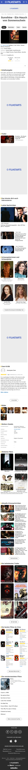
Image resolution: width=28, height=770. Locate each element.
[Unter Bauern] (7, 481)
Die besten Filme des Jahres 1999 (15, 492)
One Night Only (4, 703)
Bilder (3, 405)
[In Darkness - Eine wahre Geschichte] (21, 462)
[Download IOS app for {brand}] (12, 741)
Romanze (7, 46)
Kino (5, 14)
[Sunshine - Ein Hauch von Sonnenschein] (14, 37)
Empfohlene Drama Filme (19, 14)
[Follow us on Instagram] (16, 732)
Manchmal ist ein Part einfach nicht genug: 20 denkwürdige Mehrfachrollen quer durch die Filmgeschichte (20, 237)
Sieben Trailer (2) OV (21, 581)
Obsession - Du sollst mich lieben (9, 643)
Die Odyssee (22, 629)
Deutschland (16, 426)
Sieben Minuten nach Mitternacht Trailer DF (7, 617)
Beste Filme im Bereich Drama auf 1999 (14, 493)
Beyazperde (6, 751)
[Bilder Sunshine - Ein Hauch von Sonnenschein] (4, 410)
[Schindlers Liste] (21, 481)
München (7, 471)
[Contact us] (20, 732)
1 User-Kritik (14, 400)
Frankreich (23, 427)
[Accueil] (13, 2)
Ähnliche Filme (7, 452)
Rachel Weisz (17, 52)
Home (2, 14)
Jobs (8, 758)
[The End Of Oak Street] (3, 658)
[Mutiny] (5, 684)
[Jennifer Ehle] (7, 292)
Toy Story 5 (22, 641)
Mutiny (11, 678)
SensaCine (19, 749)
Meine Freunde (17, 57)
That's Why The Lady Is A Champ (8, 708)
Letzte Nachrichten (8, 205)
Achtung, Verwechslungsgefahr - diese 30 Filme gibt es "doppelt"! (13, 225)
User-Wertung (10, 57)
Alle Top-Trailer (14, 621)
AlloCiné (5, 749)
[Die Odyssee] (16, 632)
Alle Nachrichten (14, 558)
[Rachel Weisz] (21, 269)
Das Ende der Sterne (5, 698)
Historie (3, 46)
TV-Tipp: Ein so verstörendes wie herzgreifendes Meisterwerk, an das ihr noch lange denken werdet (20, 534)
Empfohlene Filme (10, 14)
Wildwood (3, 714)
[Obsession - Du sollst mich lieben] (3, 644)
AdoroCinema (18, 751)
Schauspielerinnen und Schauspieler (10, 258)
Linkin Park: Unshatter (6, 700)
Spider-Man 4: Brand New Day (9, 630)
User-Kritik (5, 366)
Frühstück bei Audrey (6, 711)
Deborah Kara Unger (21, 302)
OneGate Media (17, 429)
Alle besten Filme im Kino (14, 671)
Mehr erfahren (4, 392)
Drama (22, 45)
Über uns (4, 758)
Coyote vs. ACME (5, 692)
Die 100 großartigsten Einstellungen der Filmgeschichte (20, 249)
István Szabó (7, 48)
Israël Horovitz (16, 50)
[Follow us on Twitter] (12, 732)
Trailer (3, 134)
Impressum (12, 758)
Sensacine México (12, 753)
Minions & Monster (22, 656)
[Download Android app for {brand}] (16, 741)
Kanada (15, 427)
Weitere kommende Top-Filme (14, 719)
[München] (7, 462)
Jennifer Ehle (7, 302)
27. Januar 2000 (5, 45)
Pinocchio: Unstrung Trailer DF (7, 581)
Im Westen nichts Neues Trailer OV (7, 599)
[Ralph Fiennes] (7, 269)
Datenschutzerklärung (10, 759)
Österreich (22, 426)
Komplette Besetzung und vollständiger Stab (14, 309)
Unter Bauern (7, 491)
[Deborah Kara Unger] (21, 292)
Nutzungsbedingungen (20, 758)
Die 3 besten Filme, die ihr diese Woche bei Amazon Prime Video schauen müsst (20, 541)
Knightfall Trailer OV (21, 617)
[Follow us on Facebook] (8, 732)
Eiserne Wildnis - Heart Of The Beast (9, 706)
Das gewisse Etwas (5, 695)
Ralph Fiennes (10, 52)
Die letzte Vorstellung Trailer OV (21, 599)
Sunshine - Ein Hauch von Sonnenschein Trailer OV (20, 137)
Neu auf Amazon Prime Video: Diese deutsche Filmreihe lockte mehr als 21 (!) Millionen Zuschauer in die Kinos (21, 508)
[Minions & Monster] (16, 658)
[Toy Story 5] (16, 644)
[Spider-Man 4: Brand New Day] (3, 632)
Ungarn (19, 427)
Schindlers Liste (21, 491)
